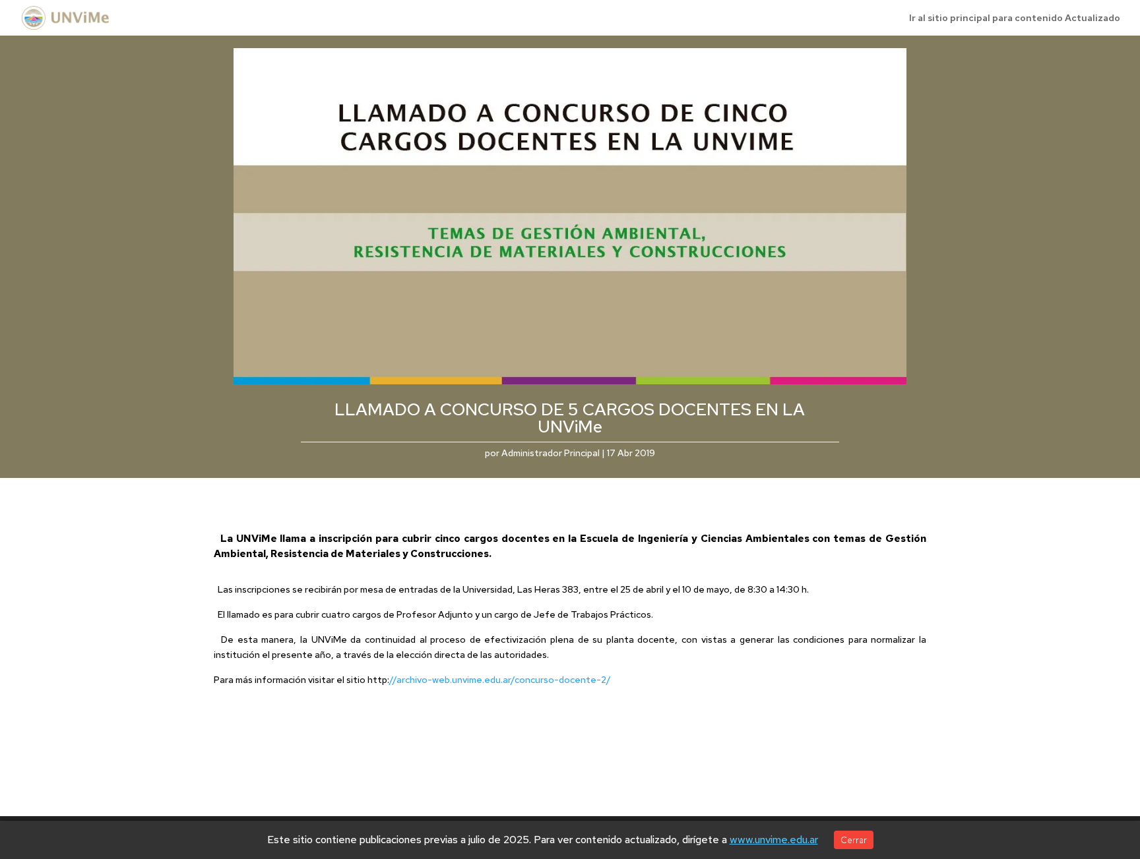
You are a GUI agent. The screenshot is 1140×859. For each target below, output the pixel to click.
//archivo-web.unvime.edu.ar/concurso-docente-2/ (500, 680)
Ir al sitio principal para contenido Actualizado (1014, 18)
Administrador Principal (550, 453)
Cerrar (853, 840)
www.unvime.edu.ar (774, 839)
